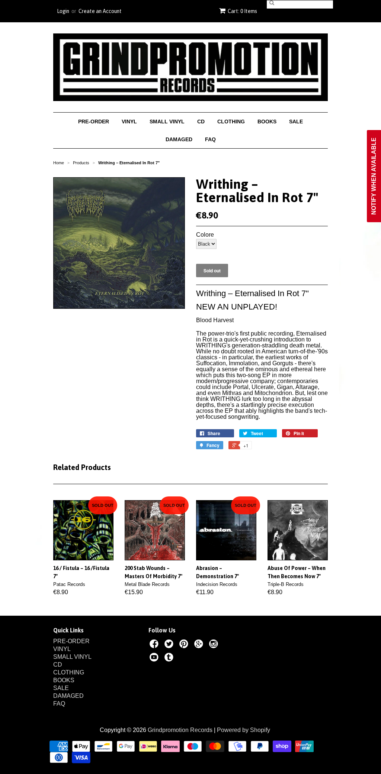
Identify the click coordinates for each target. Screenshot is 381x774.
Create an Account (100, 11)
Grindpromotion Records (180, 730)
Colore (205, 235)
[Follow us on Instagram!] (214, 645)
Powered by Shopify (243, 730)
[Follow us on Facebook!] (155, 645)
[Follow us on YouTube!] (155, 658)
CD (201, 121)
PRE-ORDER (93, 121)
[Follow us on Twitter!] (170, 645)
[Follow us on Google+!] (199, 645)
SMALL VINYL (167, 121)
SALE (296, 121)
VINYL (129, 121)
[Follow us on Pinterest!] (184, 645)
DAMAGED (179, 139)
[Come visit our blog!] (170, 658)
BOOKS (266, 121)
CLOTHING (231, 121)
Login (63, 11)
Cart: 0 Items (242, 11)
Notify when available (374, 176)
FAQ (210, 139)
